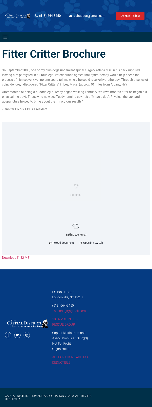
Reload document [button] (63, 242)
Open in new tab (93, 242)
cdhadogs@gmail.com (70, 311)
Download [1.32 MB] (16, 258)
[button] (5, 37)
